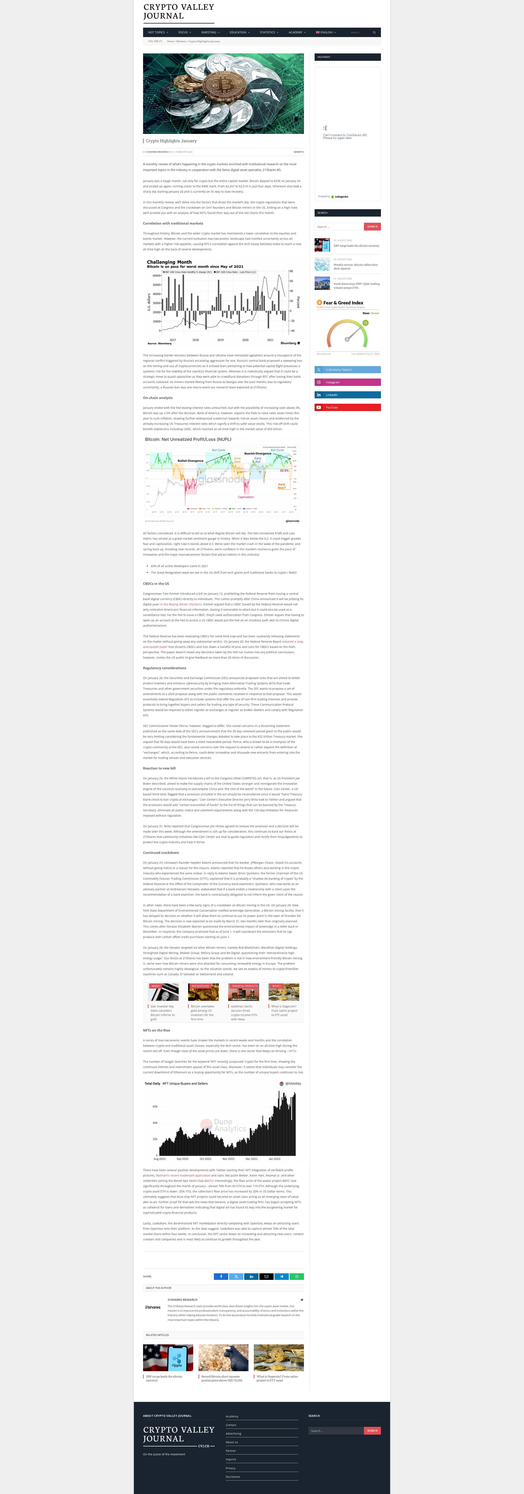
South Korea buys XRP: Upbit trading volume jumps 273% (356, 285)
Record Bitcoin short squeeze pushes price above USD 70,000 (221, 1378)
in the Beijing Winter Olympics (180, 604)
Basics (276, 986)
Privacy (230, 1468)
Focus (183, 32)
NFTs (292, 1051)
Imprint (231, 1459)
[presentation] (374, 32)
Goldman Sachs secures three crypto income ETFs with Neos (244, 1012)
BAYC (208, 1181)
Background (200, 986)
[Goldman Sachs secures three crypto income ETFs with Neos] (243, 992)
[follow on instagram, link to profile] (348, 382)
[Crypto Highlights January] (223, 93)
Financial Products (245, 986)
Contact (231, 1425)
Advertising (233, 1433)
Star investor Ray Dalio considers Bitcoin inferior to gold (163, 1012)
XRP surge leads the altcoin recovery (164, 1378)
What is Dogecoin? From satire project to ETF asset (284, 1010)
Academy (295, 32)
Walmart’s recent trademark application (183, 1175)
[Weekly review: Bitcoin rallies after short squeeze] (322, 264)
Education (238, 32)
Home (170, 41)
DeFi (209, 207)
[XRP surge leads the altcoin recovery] (168, 1357)
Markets (181, 41)
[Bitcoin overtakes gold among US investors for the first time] (203, 992)
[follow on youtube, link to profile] (348, 407)
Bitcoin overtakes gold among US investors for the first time (202, 1012)
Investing (208, 32)
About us (232, 1442)
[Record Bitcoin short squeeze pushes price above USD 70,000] (224, 1357)
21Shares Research (157, 151)
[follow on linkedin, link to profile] (348, 394)
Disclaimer (233, 1477)
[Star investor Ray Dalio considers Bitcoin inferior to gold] (163, 992)
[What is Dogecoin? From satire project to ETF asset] (284, 992)
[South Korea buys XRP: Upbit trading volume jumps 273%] (322, 283)
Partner (231, 1451)
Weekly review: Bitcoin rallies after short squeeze (356, 266)
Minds (156, 986)
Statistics (267, 32)
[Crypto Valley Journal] (179, 14)
